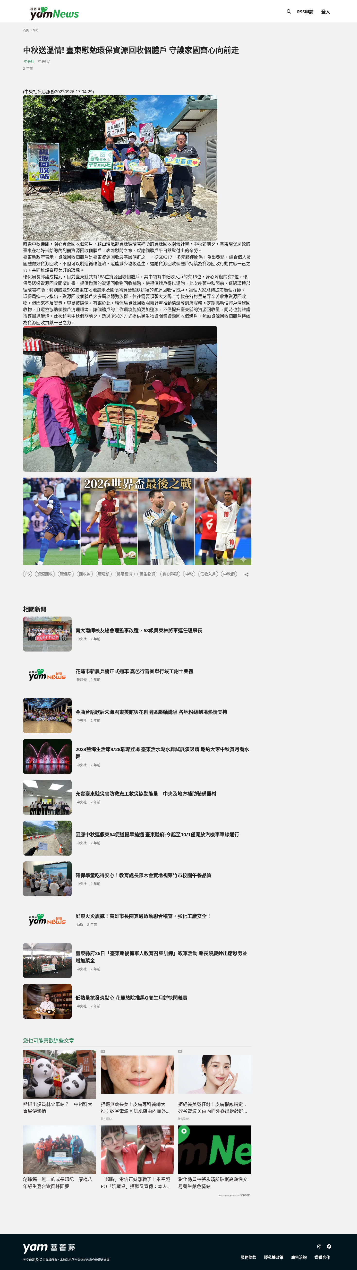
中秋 (189, 574)
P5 (27, 574)
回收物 (85, 574)
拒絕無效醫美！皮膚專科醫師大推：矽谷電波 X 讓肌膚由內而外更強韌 (135, 1108)
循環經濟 (124, 574)
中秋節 (229, 574)
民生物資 (147, 574)
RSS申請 (305, 12)
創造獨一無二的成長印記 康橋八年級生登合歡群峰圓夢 (57, 1183)
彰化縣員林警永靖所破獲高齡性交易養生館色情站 (212, 1183)
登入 (325, 12)
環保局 (66, 574)
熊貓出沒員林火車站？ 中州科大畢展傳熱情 (57, 1108)
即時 (35, 30)
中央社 (29, 61)
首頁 (26, 30)
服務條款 (248, 1257)
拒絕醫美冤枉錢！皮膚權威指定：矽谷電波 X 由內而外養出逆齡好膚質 (213, 1108)
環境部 (104, 574)
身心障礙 (170, 574)
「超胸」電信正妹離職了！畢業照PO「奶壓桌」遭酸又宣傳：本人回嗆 (136, 1183)
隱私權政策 (273, 1257)
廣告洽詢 (299, 1257)
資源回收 (45, 574)
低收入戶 (208, 574)
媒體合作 (322, 1257)
